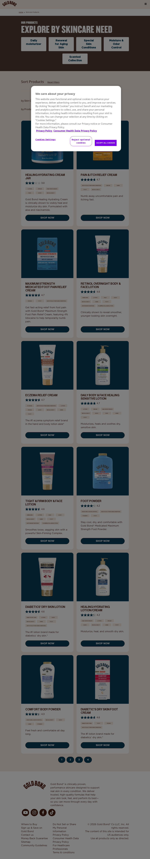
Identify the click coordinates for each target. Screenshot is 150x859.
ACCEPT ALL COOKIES (105, 143)
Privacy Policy (44, 130)
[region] (76, 118)
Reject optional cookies (81, 141)
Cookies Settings (45, 139)
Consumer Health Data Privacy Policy (75, 130)
